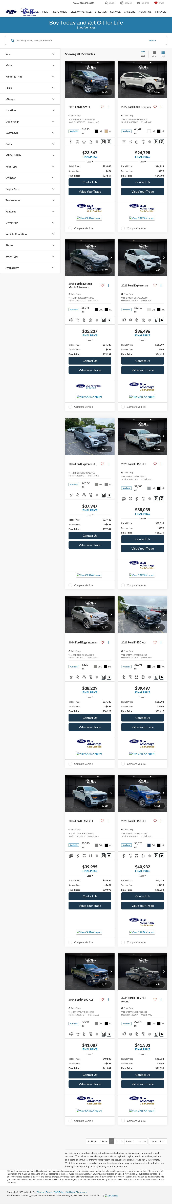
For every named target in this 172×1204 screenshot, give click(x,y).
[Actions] (108, 107)
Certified (41, 11)
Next (129, 1141)
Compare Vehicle (83, 228)
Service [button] (115, 11)
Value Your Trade (90, 191)
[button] (111, 79)
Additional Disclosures (76, 1192)
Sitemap (40, 1192)
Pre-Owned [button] (59, 11)
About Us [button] (145, 11)
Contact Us (90, 182)
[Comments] (103, 141)
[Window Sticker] (109, 141)
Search (152, 40)
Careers (129, 11)
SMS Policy (59, 1192)
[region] (90, 171)
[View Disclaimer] (97, 141)
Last (141, 1141)
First (92, 1141)
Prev (104, 1141)
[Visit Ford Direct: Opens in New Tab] (112, 1195)
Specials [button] (101, 11)
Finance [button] (160, 11)
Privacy (49, 1192)
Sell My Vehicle (81, 11)
